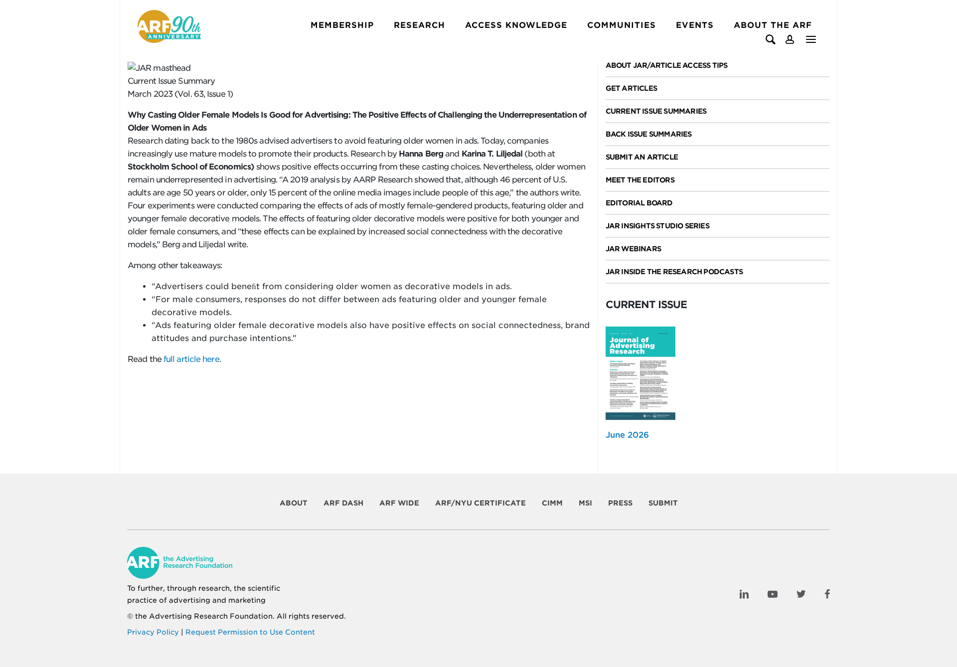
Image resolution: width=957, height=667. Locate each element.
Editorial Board (639, 203)
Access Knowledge (516, 25)
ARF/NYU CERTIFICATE (480, 503)
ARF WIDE (399, 503)
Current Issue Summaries (656, 111)
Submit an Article (642, 157)
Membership (342, 25)
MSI (585, 503)
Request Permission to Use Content (250, 632)
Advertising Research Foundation (211, 616)
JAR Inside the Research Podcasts (674, 272)
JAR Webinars (633, 249)
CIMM (552, 503)
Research (419, 25)
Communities (621, 25)
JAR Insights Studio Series (657, 226)
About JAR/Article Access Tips (667, 65)
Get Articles (631, 88)
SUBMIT (663, 503)
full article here (191, 359)
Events (695, 25)
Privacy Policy (153, 632)
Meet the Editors (640, 180)
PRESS (620, 503)
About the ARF (773, 25)
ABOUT (294, 503)
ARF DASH (343, 503)
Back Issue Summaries (649, 134)
